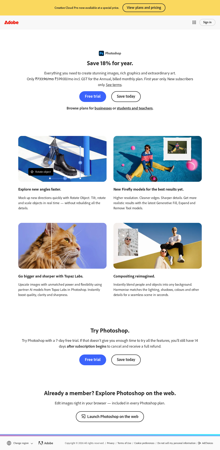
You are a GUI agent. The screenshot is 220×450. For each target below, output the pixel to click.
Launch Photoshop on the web (112, 416)
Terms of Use (124, 443)
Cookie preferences (144, 443)
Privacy (111, 443)
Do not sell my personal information (176, 443)
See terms (114, 84)
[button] (194, 22)
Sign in (207, 22)
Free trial (93, 96)
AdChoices (207, 443)
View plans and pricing (144, 7)
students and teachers (135, 108)
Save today (126, 96)
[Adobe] (11, 22)
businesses (103, 108)
